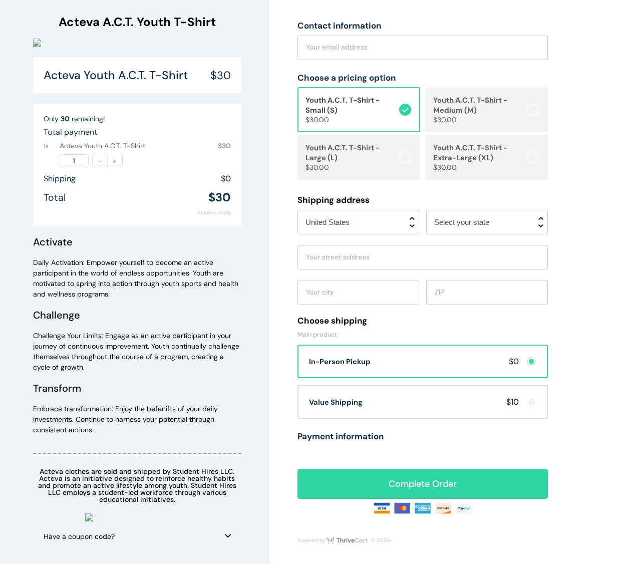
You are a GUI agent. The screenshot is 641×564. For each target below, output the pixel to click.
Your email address (337, 47)
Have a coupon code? (79, 536)
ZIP (439, 292)
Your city (320, 292)
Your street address (338, 256)
